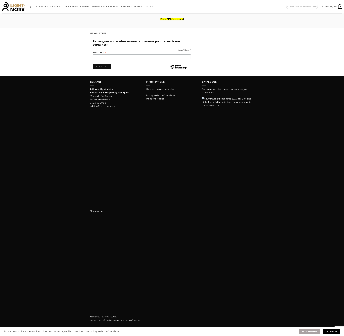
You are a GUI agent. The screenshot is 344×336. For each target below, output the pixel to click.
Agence (138, 7)
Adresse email (99, 53)
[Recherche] (30, 6)
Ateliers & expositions (104, 7)
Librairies (125, 7)
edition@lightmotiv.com (103, 106)
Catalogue (40, 7)
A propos (55, 7)
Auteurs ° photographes (76, 7)
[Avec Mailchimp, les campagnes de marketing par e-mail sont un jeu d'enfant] (178, 69)
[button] (302, 7)
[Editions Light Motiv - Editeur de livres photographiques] (13, 7)
